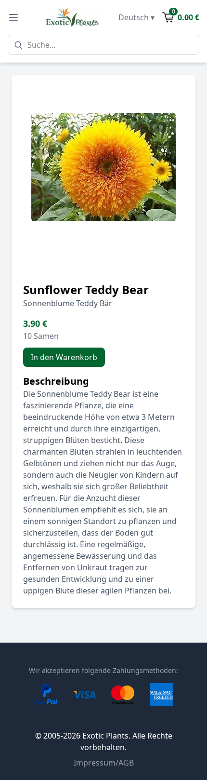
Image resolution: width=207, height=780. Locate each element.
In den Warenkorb (64, 357)
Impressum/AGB (104, 762)
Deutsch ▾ (136, 17)
